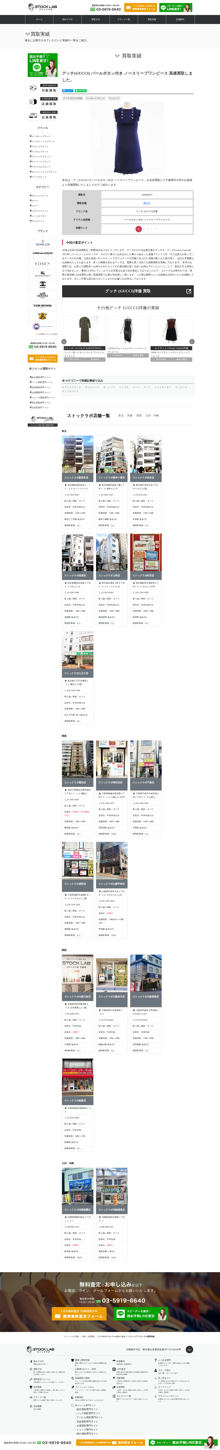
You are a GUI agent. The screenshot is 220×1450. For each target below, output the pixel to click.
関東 (130, 415)
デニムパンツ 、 (94, 387)
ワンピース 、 (183, 387)
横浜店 (147, 203)
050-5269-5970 (107, 803)
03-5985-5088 (73, 592)
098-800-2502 (73, 1227)
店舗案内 (180, 19)
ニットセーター (39, 216)
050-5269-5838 (141, 592)
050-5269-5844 (141, 803)
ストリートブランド (41, 162)
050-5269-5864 (73, 690)
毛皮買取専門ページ (41, 387)
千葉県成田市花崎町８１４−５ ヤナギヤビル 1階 (77, 897)
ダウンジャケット (40, 196)
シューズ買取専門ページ (43, 398)
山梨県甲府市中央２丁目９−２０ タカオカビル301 (111, 893)
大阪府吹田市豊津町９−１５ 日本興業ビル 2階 (76, 1006)
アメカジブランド (40, 152)
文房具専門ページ (40, 408)
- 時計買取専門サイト (86, 1433)
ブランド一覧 (123, 19)
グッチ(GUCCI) (82, 180)
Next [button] (192, 341)
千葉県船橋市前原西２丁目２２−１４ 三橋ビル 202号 (111, 795)
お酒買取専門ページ (41, 392)
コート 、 (138, 387)
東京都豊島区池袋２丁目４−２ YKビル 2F (77, 585)
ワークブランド (39, 177)
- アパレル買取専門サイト (89, 1417)
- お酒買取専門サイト (86, 1425)
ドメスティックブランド (43, 141)
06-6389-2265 (73, 1014)
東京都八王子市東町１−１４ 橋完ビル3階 (76, 682)
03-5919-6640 (73, 495)
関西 (139, 415)
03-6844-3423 (107, 495)
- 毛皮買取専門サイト (86, 1421)
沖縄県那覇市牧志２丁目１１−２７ (77, 1219)
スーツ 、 (149, 387)
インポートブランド (41, 136)
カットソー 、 (111, 387)
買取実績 (152, 19)
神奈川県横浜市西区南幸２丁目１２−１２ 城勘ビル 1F (77, 792)
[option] (84, 339)
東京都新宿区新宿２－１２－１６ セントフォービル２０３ (77, 487)
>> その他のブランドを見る (46, 334)
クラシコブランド (40, 146)
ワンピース (114, 98)
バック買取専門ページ (42, 382)
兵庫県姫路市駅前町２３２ (77, 1110)
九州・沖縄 (152, 415)
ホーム (39, 19)
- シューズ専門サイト (86, 1429)
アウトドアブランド (41, 157)
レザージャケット (40, 211)
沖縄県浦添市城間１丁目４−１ (111, 1219)
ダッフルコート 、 (72, 391)
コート (35, 206)
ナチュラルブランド (41, 167)
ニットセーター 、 (165, 387)
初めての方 (67, 19)
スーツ (35, 201)
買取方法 (95, 19)
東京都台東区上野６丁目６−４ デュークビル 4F (111, 585)
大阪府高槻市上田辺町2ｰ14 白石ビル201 (146, 1012)
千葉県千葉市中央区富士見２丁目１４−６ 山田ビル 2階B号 (146, 795)
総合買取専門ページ (41, 377)
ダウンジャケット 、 (73, 387)
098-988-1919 (107, 1227)
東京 (121, 415)
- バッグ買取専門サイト (88, 1413)
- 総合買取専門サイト (86, 1409)
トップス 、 (125, 387)
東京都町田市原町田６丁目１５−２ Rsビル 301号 (146, 585)
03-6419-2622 (141, 495)
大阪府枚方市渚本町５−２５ (110, 1012)
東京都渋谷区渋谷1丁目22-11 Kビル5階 (145, 487)
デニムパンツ (38, 221)
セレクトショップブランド (44, 172)
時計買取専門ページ (41, 403)
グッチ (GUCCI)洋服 (72, 98)
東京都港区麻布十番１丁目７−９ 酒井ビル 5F (111, 487)
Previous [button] (64, 341)
